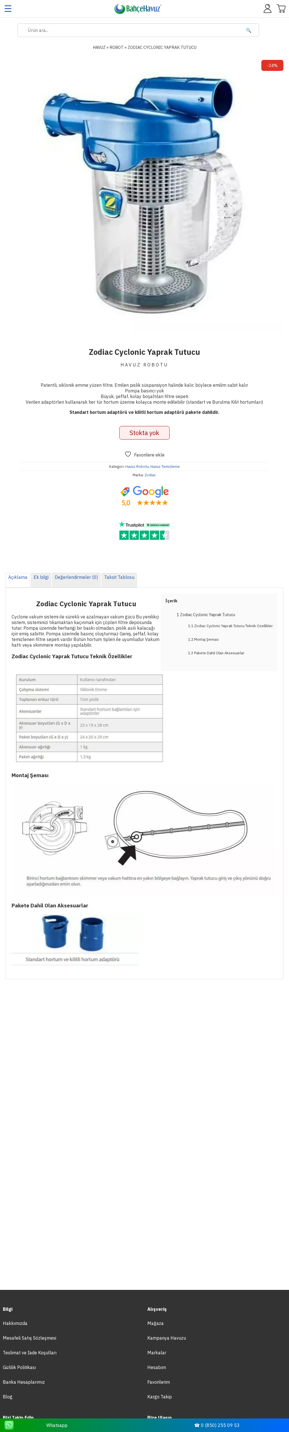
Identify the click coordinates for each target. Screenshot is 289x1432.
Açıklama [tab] (17, 577)
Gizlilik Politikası (19, 1367)
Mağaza (155, 1323)
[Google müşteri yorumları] (144, 496)
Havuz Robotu (137, 466)
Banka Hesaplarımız (24, 1382)
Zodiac (150, 475)
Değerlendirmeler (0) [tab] (76, 577)
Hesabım (156, 1367)
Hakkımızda (15, 1323)
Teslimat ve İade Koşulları (29, 1352)
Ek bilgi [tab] (41, 577)
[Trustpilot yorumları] (144, 531)
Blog (7, 1397)
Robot (117, 47)
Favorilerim (158, 1382)
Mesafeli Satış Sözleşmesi (29, 1338)
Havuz (99, 47)
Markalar (156, 1352)
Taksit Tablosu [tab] (119, 577)
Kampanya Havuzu (166, 1338)
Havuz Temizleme (165, 466)
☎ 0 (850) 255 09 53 (217, 1425)
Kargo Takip (159, 1397)
